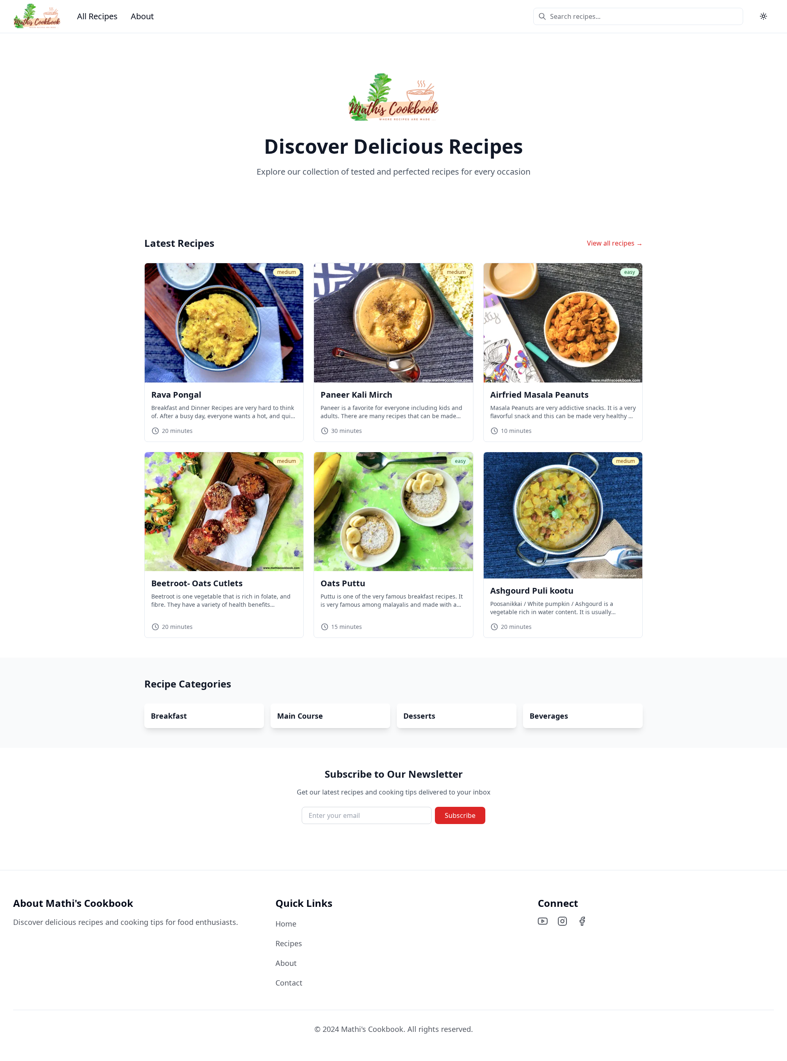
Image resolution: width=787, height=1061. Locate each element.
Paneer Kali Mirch (356, 394)
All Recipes (97, 16)
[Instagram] (562, 921)
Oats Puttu (343, 583)
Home (285, 924)
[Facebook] (582, 921)
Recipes (288, 943)
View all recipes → (615, 243)
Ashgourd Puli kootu (531, 590)
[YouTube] (543, 921)
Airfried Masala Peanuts (539, 394)
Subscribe (460, 815)
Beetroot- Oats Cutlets (197, 583)
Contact (289, 983)
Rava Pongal (176, 394)
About (142, 16)
